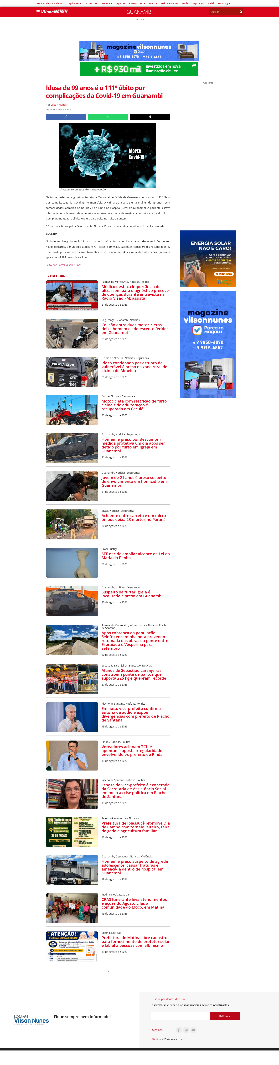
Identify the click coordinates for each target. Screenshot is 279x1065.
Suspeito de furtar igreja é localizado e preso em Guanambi (132, 593)
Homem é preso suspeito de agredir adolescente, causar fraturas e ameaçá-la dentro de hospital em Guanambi (135, 867)
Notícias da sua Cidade (49, 3)
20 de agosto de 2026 (114, 526)
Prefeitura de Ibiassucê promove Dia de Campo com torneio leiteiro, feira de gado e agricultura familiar (136, 826)
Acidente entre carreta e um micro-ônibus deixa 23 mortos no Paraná (134, 517)
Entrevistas (91, 3)
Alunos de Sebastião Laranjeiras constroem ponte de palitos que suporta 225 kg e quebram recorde (134, 674)
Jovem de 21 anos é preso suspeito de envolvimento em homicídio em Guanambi (134, 481)
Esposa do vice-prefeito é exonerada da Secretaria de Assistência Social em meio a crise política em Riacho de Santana (136, 790)
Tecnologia (224, 3)
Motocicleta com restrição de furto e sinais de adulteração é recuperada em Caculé (134, 404)
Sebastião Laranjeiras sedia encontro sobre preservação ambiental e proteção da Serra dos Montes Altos (134, 1011)
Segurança (198, 3)
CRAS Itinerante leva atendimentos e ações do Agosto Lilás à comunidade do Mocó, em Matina (134, 903)
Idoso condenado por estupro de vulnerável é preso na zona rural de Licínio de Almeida (134, 366)
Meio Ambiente (169, 3)
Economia (106, 3)
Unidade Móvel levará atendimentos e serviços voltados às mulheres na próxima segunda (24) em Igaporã (136, 979)
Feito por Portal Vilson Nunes (64, 265)
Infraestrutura (137, 3)
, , (126, 282)
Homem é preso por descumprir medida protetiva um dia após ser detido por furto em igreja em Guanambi (133, 445)
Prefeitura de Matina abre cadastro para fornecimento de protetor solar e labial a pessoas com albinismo (136, 941)
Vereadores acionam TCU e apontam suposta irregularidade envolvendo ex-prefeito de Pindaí (133, 750)
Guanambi (139, 11)
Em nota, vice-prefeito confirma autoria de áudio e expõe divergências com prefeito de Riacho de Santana (136, 714)
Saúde (184, 3)
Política (153, 3)
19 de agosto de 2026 (114, 726)
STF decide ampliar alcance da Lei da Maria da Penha (136, 555)
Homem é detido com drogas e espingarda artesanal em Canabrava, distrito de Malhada (131, 1043)
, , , (134, 627)
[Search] (241, 12)
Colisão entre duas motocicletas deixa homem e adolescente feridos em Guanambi (135, 328)
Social (210, 3)
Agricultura (75, 3)
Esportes (120, 3)
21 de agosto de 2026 (114, 304)
